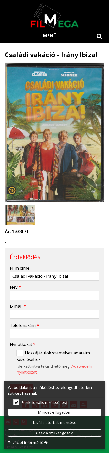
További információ (25, 442)
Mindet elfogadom (54, 412)
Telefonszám (24, 325)
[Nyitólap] (54, 15)
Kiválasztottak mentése (54, 422)
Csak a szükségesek (54, 432)
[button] (99, 36)
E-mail (18, 306)
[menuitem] (99, 36)
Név (15, 287)
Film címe (19, 268)
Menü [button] (50, 36)
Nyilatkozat (22, 344)
